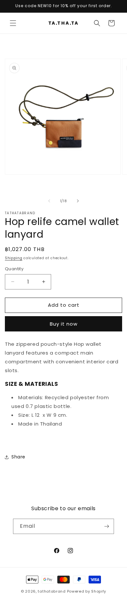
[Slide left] (49, 201)
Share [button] (18, 457)
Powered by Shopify (86, 591)
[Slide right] (78, 201)
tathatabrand (51, 591)
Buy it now (64, 323)
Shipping (13, 258)
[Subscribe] (106, 526)
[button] (13, 23)
